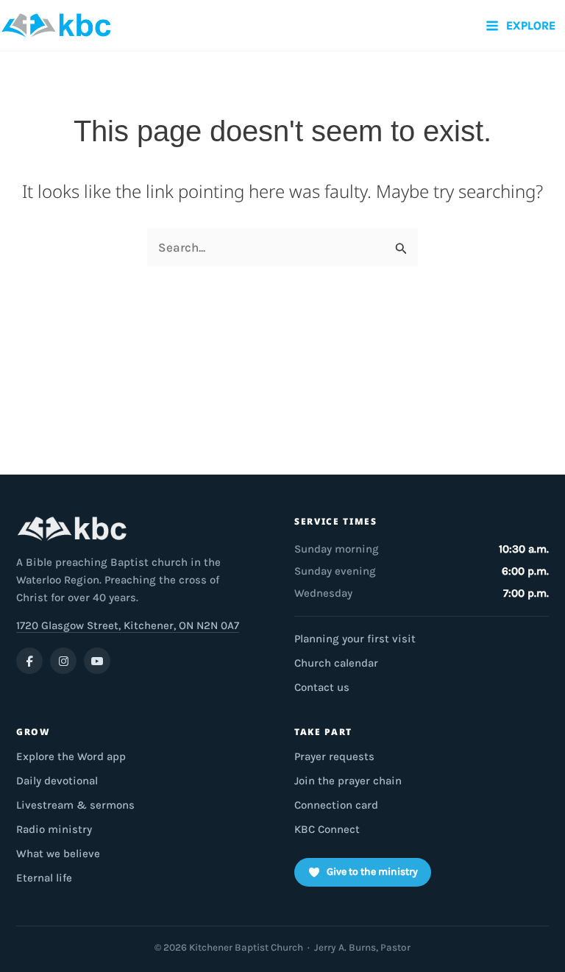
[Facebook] (29, 661)
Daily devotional (57, 780)
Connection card (336, 805)
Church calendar (336, 663)
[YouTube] (97, 661)
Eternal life (44, 877)
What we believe (58, 853)
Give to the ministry (372, 871)
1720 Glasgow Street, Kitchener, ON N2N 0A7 (127, 625)
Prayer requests (334, 756)
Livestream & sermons (75, 805)
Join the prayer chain (348, 780)
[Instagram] (63, 661)
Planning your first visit (355, 638)
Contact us (321, 687)
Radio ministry (54, 829)
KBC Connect (327, 829)
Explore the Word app (71, 756)
